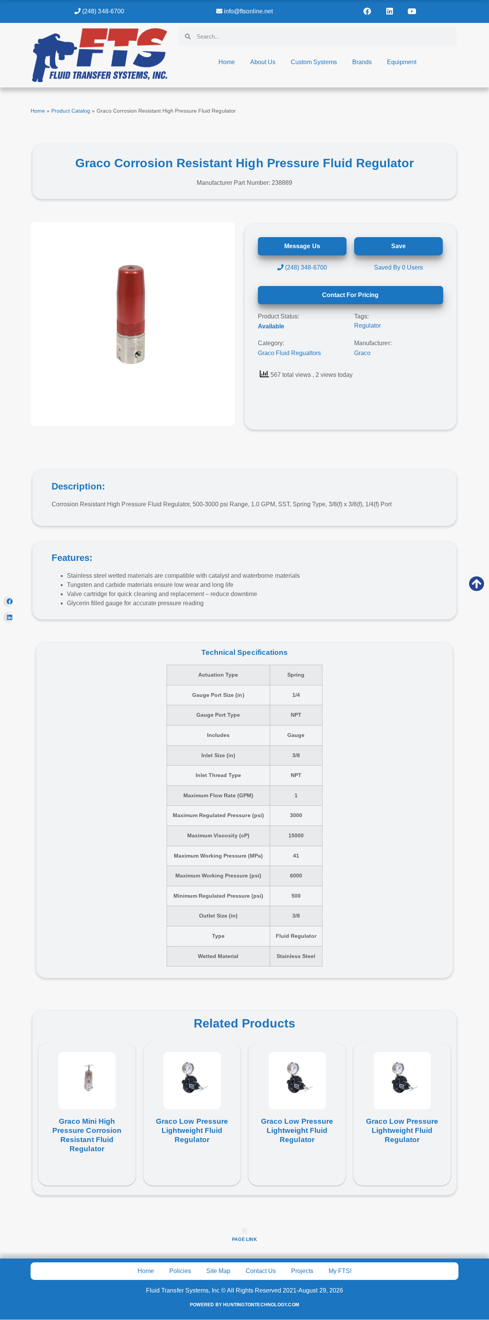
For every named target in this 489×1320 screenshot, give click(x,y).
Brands (362, 62)
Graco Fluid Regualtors (289, 353)
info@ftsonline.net (247, 11)
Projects (302, 1271)
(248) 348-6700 (102, 11)
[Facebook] (367, 11)
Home (227, 62)
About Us (262, 62)
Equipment (401, 62)
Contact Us (261, 1271)
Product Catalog (70, 111)
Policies (180, 1271)
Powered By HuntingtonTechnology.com (244, 1304)
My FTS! (340, 1271)
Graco (362, 353)
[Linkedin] (389, 11)
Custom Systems (314, 62)
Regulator (367, 325)
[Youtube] (412, 11)
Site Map (218, 1271)
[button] (9, 602)
